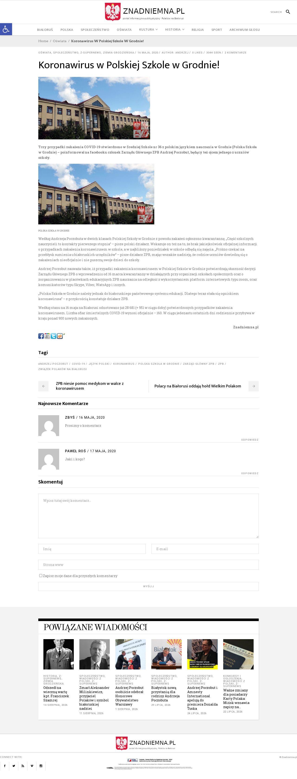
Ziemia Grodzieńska (118, 52)
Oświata (60, 41)
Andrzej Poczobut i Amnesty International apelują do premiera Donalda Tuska (202, 698)
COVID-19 (78, 363)
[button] (6, 29)
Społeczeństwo (65, 52)
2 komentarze (235, 52)
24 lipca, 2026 (197, 713)
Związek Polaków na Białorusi (62, 369)
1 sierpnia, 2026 (126, 709)
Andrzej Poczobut (53, 363)
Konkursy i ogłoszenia (232, 677)
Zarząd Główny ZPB (198, 363)
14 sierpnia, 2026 (55, 705)
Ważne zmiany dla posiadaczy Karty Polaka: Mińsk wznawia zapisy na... (236, 698)
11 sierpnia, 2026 (91, 713)
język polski (99, 363)
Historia (50, 676)
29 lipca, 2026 (161, 705)
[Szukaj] (286, 12)
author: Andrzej (175, 52)
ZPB (221, 363)
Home (43, 41)
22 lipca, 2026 (232, 711)
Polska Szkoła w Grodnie (158, 363)
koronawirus (124, 363)
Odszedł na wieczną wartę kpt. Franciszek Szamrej (56, 693)
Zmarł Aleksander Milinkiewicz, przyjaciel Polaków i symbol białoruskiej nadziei (94, 698)
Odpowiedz (250, 440)
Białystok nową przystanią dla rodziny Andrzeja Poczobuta (165, 693)
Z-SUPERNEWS (90, 52)
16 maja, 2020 (148, 52)
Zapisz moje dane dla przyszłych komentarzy (80, 576)
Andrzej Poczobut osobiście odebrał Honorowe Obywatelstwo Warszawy (129, 696)
